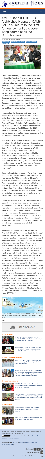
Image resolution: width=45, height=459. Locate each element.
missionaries (5, 43)
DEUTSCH (4, 444)
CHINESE (10, 444)
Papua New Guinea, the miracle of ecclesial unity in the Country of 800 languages (28, 418)
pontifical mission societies (17, 41)
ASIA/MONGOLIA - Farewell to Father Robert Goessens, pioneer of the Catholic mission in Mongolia (27, 409)
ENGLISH (21, 442)
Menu (4, 11)
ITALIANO (15, 442)
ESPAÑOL (27, 442)
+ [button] (4, 300)
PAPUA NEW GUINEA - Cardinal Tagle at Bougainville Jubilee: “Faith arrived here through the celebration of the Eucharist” (28, 338)
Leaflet (4, 313)
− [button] (4, 303)
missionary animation (31, 41)
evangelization (5, 41)
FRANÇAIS (34, 442)
